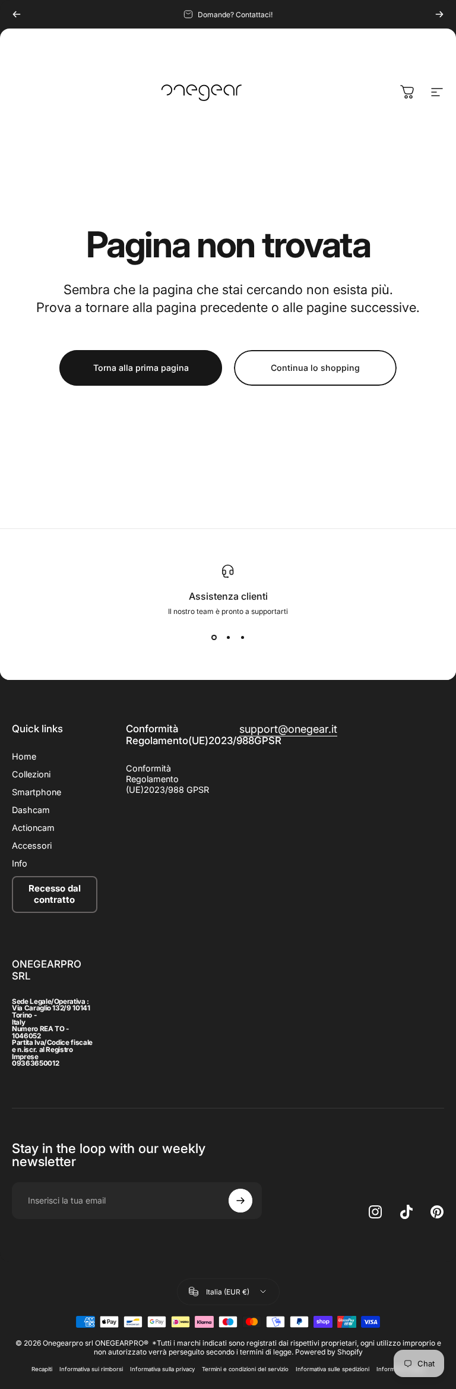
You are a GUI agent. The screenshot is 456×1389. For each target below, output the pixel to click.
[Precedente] (17, 14)
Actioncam (33, 828)
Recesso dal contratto (54, 894)
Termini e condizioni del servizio (245, 1369)
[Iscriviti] (240, 1200)
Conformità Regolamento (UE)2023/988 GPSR (167, 779)
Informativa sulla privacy (162, 1369)
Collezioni (31, 774)
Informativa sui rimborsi (91, 1369)
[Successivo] (439, 14)
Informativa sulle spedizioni (332, 1369)
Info (19, 863)
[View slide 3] (242, 637)
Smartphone (36, 792)
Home (24, 756)
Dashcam (31, 810)
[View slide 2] (228, 637)
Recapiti (41, 1369)
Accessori (32, 845)
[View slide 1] (214, 637)
